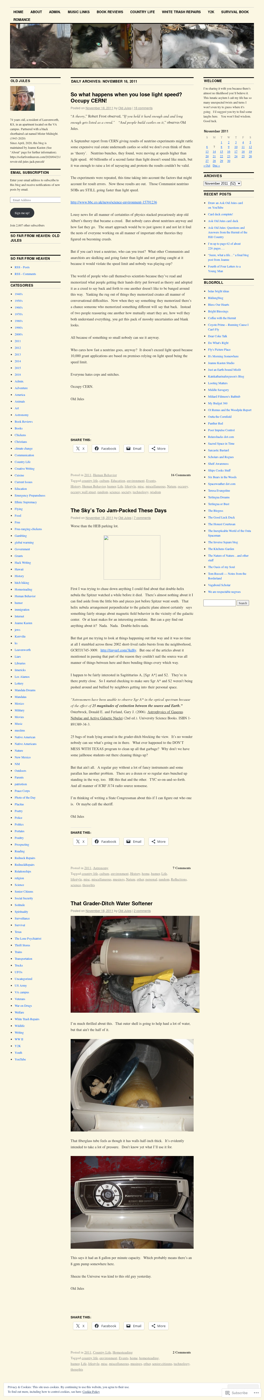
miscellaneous (156, 486)
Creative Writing (25, 468)
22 (221, 156)
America (20, 394)
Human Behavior (105, 475)
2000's (19, 334)
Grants (19, 556)
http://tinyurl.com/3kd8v (118, 650)
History (76, 486)
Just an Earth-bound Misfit (224, 369)
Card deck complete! (220, 214)
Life (120, 486)
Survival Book (235, 11)
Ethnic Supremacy (26, 502)
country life (90, 480)
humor (111, 486)
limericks (20, 670)
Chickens (20, 435)
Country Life (142, 11)
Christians (21, 441)
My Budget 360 (217, 403)
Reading (20, 851)
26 (250, 156)
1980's (19, 321)
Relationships (23, 871)
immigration (22, 609)
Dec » (216, 165)
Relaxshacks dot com (221, 437)
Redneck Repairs (25, 858)
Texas (18, 932)
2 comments (142, 910)
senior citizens (162, 1363)
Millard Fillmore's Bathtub (224, 396)
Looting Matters (218, 383)
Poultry (19, 838)
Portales (19, 831)
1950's (19, 300)
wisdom (155, 492)
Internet (19, 616)
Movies (19, 717)
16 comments (143, 108)
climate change (23, 448)
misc (141, 486)
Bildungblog (215, 298)
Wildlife (19, 1026)
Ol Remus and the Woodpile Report (229, 410)
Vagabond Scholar (219, 585)
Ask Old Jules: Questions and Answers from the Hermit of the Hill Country (227, 232)
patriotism (21, 784)
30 (228, 161)
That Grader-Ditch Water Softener (112, 903)
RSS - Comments (25, 274)
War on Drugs (23, 1005)
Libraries (20, 663)
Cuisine (19, 475)
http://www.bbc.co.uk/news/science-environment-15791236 (114, 202)
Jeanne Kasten (23, 623)
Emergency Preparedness (30, 495)
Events (151, 480)
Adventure (21, 388)
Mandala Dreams (25, 690)
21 (214, 156)
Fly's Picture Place (219, 349)
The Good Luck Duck (221, 517)
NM (17, 764)
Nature (171, 486)
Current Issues (23, 482)
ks (16, 643)
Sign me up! (22, 213)
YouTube (20, 1059)
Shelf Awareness (218, 463)
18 (243, 151)
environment (136, 480)
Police (18, 817)
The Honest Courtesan (221, 524)
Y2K (211, 11)
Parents (19, 777)
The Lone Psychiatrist (28, 938)
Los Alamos (22, 676)
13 (207, 151)
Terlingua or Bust (218, 504)
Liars (18, 656)
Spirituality (21, 911)
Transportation (23, 958)
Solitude (20, 905)
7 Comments (182, 867)
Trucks (19, 965)
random (102, 492)
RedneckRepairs (25, 864)
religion (19, 878)
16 (228, 151)
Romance (21, 19)
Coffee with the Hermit (222, 318)
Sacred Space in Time (221, 443)
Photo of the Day (25, 797)
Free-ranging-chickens (28, 529)
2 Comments (182, 1352)
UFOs (18, 972)
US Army (21, 985)
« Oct (206, 165)
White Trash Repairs (181, 11)
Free (17, 522)
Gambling (21, 535)
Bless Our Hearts (218, 304)
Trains (18, 952)
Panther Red (215, 423)
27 (207, 161)
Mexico (19, 703)
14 (214, 151)
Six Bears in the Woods (222, 477)
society (126, 492)
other (140, 879)
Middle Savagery (218, 390)
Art (17, 408)
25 (243, 156)
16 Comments (181, 474)
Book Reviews (110, 11)
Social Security (24, 898)
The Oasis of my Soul (221, 567)
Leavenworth (23, 650)
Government (22, 549)
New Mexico (23, 757)
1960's (19, 307)
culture (104, 480)
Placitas (19, 804)
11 (243, 147)
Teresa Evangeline (219, 490)
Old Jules (124, 108)
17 (235, 151)
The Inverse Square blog (223, 542)
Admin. (55, 11)
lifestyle (130, 486)
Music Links (79, 11)
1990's (19, 327)
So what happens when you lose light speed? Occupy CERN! (126, 97)
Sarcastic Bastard (218, 450)
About (36, 11)
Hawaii (19, 569)
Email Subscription (30, 172)
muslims (20, 730)
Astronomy (101, 868)
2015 (18, 368)
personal (151, 879)
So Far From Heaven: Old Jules (35, 238)
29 (221, 161)
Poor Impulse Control (221, 430)
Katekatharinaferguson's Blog (226, 376)
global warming (24, 542)
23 (228, 156)
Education (118, 480)
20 (207, 156)
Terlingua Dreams (219, 497)
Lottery (19, 683)
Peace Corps (22, 791)
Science (19, 885)
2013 (18, 354)
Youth (18, 1052)
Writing (19, 1032)
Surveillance (22, 918)
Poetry (19, 811)
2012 (18, 347)
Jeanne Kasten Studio (221, 363)
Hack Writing (23, 562)
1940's (19, 294)
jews (17, 629)
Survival (20, 925)
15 (221, 151)
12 (250, 147)
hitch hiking (22, 582)
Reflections (179, 879)
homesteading (149, 1358)
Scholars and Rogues (221, 457)
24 (235, 156)
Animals (20, 401)
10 (235, 147)
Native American (25, 737)
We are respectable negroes (224, 591)
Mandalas (21, 697)
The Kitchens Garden (221, 549)
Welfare (19, 1012)
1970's (19, 314)
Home (18, 11)
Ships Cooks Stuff (219, 470)
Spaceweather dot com (221, 484)
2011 (88, 475)
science (115, 492)
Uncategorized (23, 979)
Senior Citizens (24, 891)
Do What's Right (218, 343)
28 (214, 161)
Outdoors (20, 770)
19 (250, 151)
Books (19, 428)
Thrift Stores (22, 945)
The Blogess (215, 510)
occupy (183, 486)
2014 (18, 361)
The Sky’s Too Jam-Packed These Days (119, 510)
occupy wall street (83, 492)
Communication (24, 455)
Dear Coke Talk (217, 336)
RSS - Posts (22, 267)
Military (19, 710)
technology (140, 492)
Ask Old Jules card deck (223, 221)
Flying (19, 509)
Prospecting (22, 844)
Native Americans (26, 744)
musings (119, 879)
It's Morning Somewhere (223, 356)
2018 (18, 374)
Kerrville (20, 636)
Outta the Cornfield (220, 416)
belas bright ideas (218, 291)
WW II (19, 1039)
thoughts (88, 885)
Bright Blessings (218, 311)
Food (18, 515)
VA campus (22, 992)
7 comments (142, 517)
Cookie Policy (91, 1391)
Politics (19, 824)
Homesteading (123, 1352)
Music (18, 723)
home (146, 873)
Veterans (20, 999)
